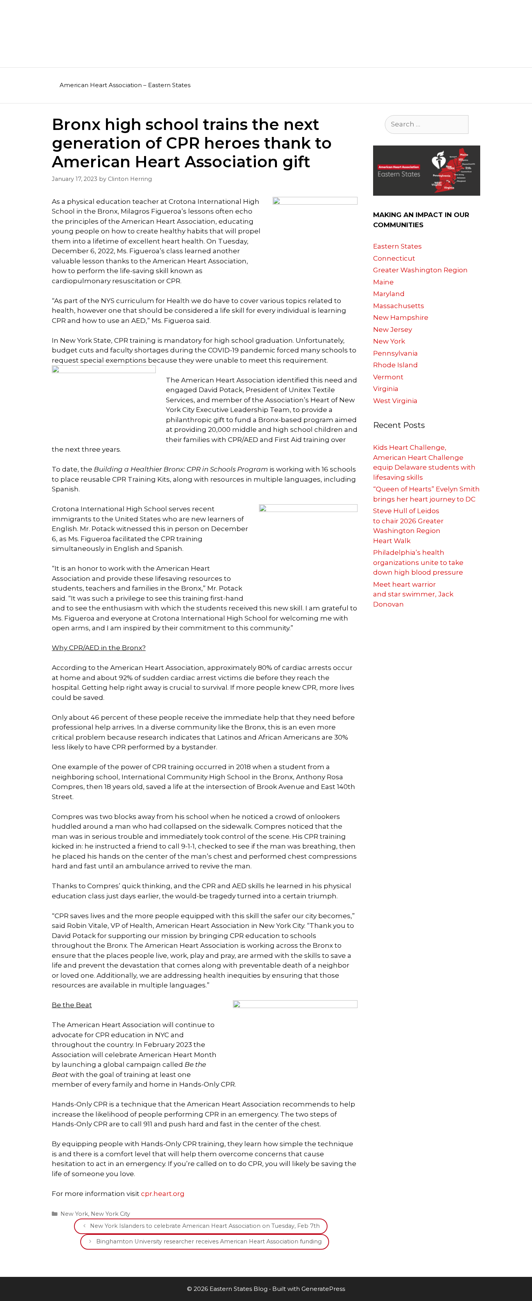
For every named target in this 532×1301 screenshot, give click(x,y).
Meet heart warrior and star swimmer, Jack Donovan (413, 594)
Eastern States (397, 246)
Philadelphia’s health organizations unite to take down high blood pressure (418, 562)
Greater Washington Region (420, 270)
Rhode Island (395, 365)
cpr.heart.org (163, 1194)
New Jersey (392, 329)
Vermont (388, 377)
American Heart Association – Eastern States (125, 85)
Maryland (389, 294)
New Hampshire (400, 317)
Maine (383, 282)
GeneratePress (323, 1288)
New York (74, 1213)
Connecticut (394, 258)
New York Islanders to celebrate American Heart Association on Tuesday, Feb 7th (205, 1225)
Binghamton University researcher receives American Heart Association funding (209, 1241)
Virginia (385, 389)
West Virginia (395, 401)
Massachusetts (398, 306)
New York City (110, 1213)
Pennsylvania (395, 353)
